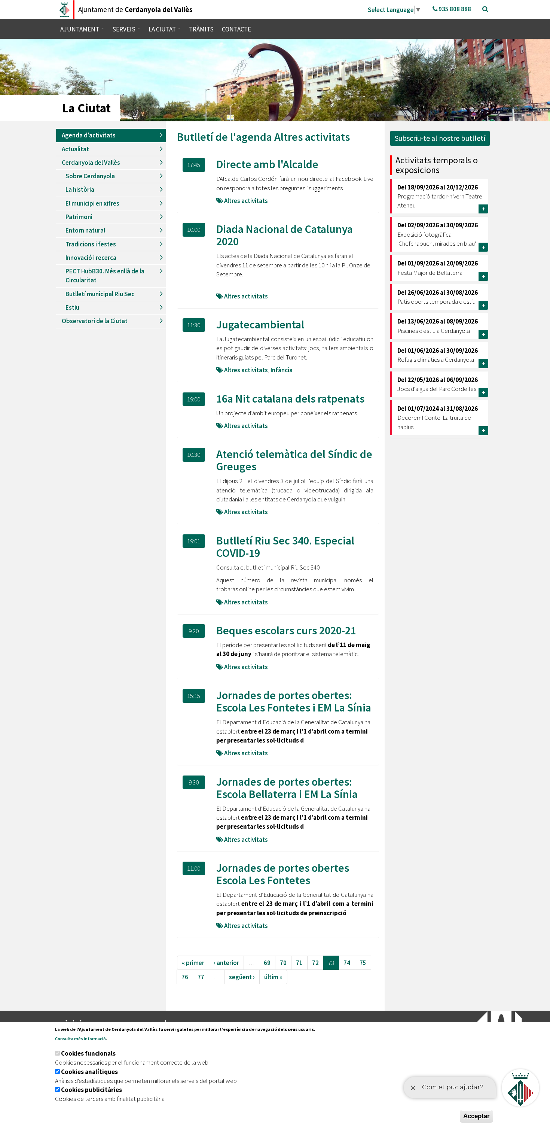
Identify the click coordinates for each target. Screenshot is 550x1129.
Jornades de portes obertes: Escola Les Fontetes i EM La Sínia (293, 701)
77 (201, 977)
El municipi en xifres (92, 203)
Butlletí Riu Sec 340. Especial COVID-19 (285, 546)
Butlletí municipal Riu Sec (99, 294)
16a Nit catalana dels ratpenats (290, 398)
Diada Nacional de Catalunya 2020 (284, 235)
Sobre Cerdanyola (90, 176)
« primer (193, 963)
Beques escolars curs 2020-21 (286, 630)
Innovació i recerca (90, 258)
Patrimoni (78, 217)
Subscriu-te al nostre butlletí (440, 138)
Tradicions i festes (90, 244)
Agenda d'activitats (89, 135)
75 (363, 963)
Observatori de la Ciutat (95, 321)
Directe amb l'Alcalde (267, 164)
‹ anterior (226, 963)
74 (346, 963)
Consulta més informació (80, 1038)
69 (267, 963)
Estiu (72, 307)
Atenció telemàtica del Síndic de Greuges (294, 460)
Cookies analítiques (89, 1072)
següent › (242, 977)
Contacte (236, 29)
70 (283, 963)
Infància (282, 370)
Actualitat (75, 149)
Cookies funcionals (88, 1053)
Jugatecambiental (260, 324)
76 (184, 977)
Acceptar (476, 1116)
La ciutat (163, 29)
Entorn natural (85, 230)
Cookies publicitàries (91, 1090)
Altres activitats (312, 137)
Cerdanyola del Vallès (91, 162)
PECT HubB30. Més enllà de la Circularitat (104, 275)
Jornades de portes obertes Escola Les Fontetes (282, 874)
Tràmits (201, 29)
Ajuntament (80, 29)
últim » (273, 977)
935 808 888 (454, 9)
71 (299, 963)
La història (79, 189)
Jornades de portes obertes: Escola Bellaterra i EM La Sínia (287, 787)
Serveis (124, 29)
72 (315, 963)
